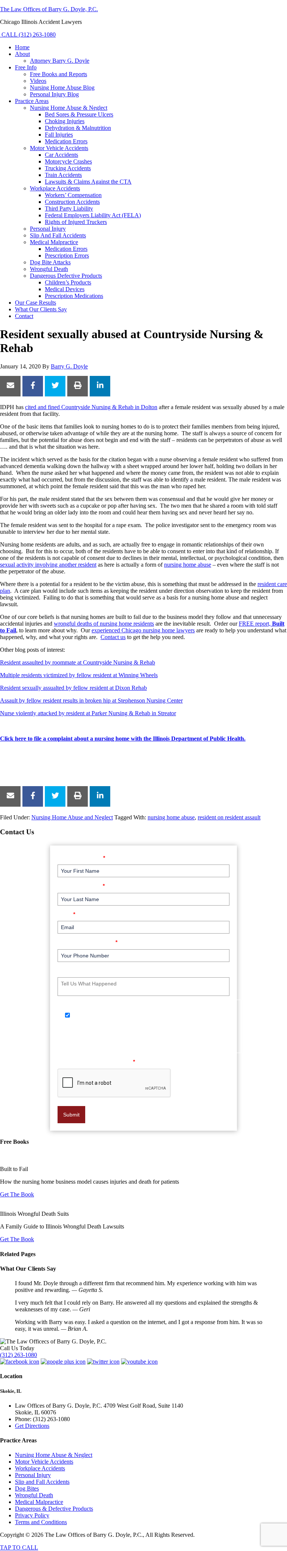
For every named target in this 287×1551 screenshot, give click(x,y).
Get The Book (17, 1194)
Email (66, 914)
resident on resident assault (229, 817)
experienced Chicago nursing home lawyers (143, 630)
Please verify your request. (96, 1061)
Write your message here (93, 970)
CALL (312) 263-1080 (28, 34)
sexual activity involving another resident (48, 564)
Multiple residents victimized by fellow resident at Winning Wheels (79, 675)
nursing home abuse (187, 564)
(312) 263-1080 (18, 1355)
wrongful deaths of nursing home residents (104, 623)
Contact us (113, 637)
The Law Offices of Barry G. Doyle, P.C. (49, 9)
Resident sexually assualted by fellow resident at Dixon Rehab (73, 688)
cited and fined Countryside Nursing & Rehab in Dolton (91, 407)
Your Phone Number (87, 942)
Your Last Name (81, 885)
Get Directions (32, 1426)
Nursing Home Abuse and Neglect (72, 817)
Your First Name (81, 857)
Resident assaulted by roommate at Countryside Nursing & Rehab (77, 662)
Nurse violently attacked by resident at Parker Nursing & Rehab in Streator (88, 713)
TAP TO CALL (19, 1547)
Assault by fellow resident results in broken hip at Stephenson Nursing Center (91, 700)
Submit (71, 1115)
